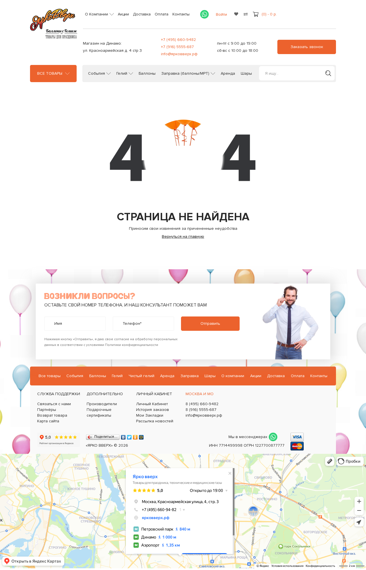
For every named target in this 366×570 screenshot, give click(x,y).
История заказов (152, 409)
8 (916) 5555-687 (201, 409)
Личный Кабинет (152, 403)
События (96, 74)
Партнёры (46, 409)
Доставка (142, 14)
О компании (232, 375)
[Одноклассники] (135, 436)
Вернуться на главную (183, 236)
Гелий (121, 74)
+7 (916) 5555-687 (177, 46)
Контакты (181, 14)
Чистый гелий (141, 375)
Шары (246, 74)
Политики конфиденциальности (131, 345)
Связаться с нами (54, 403)
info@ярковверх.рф (179, 54)
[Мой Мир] (141, 436)
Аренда (228, 74)
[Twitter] (129, 436)
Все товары (49, 74)
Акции (123, 14)
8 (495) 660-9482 (202, 403)
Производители (102, 403)
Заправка (189, 375)
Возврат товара (52, 415)
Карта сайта (48, 421)
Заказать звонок (307, 46)
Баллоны (147, 74)
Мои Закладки (149, 415)
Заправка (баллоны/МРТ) (185, 74)
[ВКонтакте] (123, 436)
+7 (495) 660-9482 (178, 39)
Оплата (161, 14)
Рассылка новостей (154, 421)
